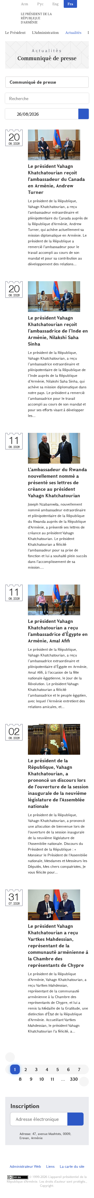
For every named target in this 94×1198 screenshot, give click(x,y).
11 (52, 1079)
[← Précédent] (10, 1057)
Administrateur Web (25, 1166)
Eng (55, 3)
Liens (50, 1166)
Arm (24, 3)
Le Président (15, 32)
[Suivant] (84, 1081)
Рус (40, 3)
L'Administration (45, 32)
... (11, 114)
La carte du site (72, 1166)
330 (74, 1079)
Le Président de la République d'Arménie (36, 18)
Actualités (73, 32)
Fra (70, 3)
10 (41, 1079)
